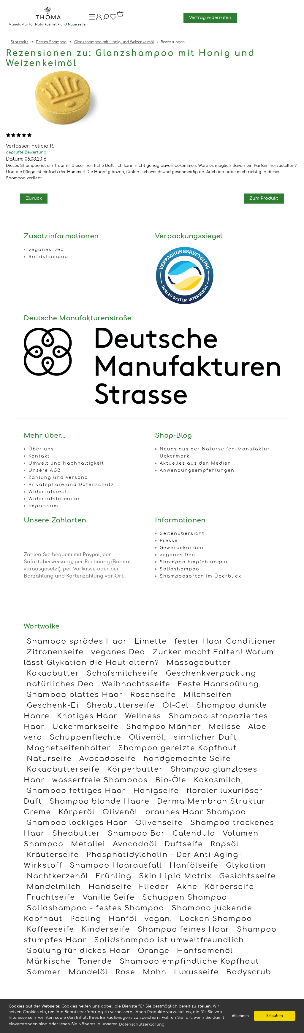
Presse (169, 540)
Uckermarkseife (85, 727)
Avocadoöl (135, 844)
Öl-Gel (175, 705)
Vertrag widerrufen (210, 17)
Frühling (114, 876)
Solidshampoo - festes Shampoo (95, 908)
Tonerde (95, 961)
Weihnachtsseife (136, 684)
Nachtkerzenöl (57, 876)
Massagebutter (199, 663)
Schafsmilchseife (122, 673)
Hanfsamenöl (205, 951)
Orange (154, 951)
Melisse (225, 727)
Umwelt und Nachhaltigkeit (66, 463)
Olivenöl (120, 812)
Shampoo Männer (163, 727)
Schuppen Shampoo (184, 897)
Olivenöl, (147, 737)
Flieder (154, 887)
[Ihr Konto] (98, 19)
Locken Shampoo (216, 919)
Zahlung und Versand (58, 477)
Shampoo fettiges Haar (76, 791)
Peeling (85, 919)
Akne (187, 887)
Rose (125, 972)
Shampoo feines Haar (183, 929)
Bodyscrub (248, 972)
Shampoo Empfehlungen (194, 561)
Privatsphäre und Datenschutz (71, 484)
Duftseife (183, 844)
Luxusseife (196, 972)
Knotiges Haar (87, 716)
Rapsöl (224, 844)
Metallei (88, 844)
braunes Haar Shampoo (195, 812)
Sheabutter (76, 833)
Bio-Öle (170, 780)
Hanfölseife (194, 865)
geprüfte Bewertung (26, 152)
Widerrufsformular (54, 498)
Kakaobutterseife (63, 769)
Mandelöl (88, 972)
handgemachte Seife (187, 759)
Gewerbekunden (182, 547)
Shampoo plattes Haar (75, 695)
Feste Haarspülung (218, 684)
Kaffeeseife (50, 929)
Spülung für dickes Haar (78, 951)
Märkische (49, 961)
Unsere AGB (44, 470)
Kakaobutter (53, 673)
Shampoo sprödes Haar (77, 641)
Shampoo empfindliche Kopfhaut (189, 961)
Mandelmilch (54, 887)
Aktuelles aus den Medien (195, 463)
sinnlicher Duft (205, 737)
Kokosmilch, (218, 780)
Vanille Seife (109, 897)
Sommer (44, 972)
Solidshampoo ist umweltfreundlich (169, 940)
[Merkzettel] (113, 19)
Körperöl (76, 812)
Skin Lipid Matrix (175, 876)
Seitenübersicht (182, 533)
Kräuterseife (53, 855)
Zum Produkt (263, 198)
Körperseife (229, 887)
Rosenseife (153, 695)
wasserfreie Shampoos (100, 780)
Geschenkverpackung (211, 673)
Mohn (155, 972)
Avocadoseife (107, 759)
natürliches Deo (60, 684)
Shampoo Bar (136, 833)
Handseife (110, 887)
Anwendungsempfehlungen (197, 470)
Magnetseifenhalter (69, 748)
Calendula (193, 833)
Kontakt (39, 456)
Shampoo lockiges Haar (77, 823)
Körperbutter (135, 769)
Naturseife (49, 759)
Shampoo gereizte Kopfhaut (177, 748)
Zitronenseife (55, 652)
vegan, (158, 919)
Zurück (34, 198)
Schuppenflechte (85, 737)
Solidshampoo (48, 256)
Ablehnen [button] (240, 1016)
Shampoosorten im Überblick (200, 576)
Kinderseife (106, 929)
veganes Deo (46, 249)
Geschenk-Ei (53, 705)
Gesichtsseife (247, 876)
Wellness (143, 716)
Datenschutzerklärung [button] (141, 1024)
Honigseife (156, 791)
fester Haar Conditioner (225, 641)
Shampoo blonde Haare (99, 801)
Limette (150, 641)
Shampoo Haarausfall (116, 865)
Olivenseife (159, 823)
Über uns (41, 449)
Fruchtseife (51, 897)
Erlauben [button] (274, 1016)
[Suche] (106, 19)
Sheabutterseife (120, 705)
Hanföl (123, 919)
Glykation (246, 865)
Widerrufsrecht (49, 491)
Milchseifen (207, 695)
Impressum (43, 505)
